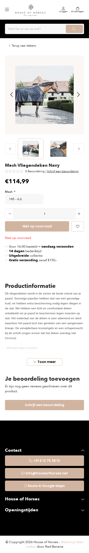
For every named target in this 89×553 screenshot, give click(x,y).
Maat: (10, 192)
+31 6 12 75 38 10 (46, 460)
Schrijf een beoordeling (63, 171)
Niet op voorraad (37, 226)
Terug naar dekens (24, 46)
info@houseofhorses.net (47, 473)
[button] (11, 95)
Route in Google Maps (46, 485)
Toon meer (46, 361)
